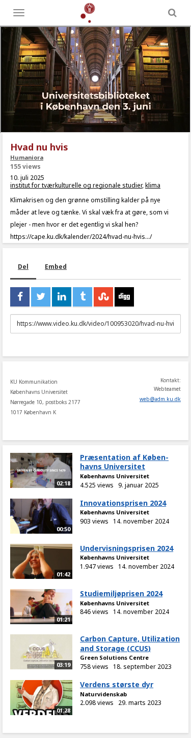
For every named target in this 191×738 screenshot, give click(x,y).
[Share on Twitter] (40, 296)
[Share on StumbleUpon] (103, 296)
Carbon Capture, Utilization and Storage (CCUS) (130, 643)
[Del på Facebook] (20, 296)
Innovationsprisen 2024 (123, 503)
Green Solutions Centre (114, 657)
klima (152, 185)
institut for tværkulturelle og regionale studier (76, 185)
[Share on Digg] (124, 296)
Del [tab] (23, 266)
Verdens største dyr (116, 684)
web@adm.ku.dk (160, 399)
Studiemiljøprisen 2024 (121, 593)
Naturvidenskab (103, 694)
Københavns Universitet (114, 476)
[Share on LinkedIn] (61, 296)
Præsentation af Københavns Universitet (124, 462)
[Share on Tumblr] (82, 296)
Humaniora (26, 157)
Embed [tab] (56, 266)
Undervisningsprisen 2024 (126, 548)
